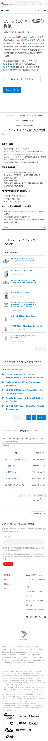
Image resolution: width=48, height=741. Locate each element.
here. (15, 442)
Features (9, 115)
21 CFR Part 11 (22, 201)
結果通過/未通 (15, 64)
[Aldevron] (34, 716)
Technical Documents (24, 126)
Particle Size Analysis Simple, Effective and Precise (24, 399)
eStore (44, 4)
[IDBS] (21, 723)
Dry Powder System (20, 292)
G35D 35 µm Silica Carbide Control (26, 326)
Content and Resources (24, 120)
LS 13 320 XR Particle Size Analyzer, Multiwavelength (22, 260)
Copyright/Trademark (34, 575)
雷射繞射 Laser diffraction (14, 151)
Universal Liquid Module (21, 271)
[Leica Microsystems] (9, 730)
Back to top (40, 513)
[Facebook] (27, 618)
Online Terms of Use (34, 591)
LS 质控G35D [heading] (10, 472)
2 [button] (29, 417)
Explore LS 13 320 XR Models (31, 115)
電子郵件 (7, 537)
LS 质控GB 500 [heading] (11, 478)
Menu (6, 10)
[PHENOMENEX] (34, 730)
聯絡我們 (7, 579)
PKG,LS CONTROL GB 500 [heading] (16, 459)
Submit (8, 564)
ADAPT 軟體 (8, 172)
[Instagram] (31, 618)
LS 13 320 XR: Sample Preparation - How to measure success (25, 391)
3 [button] (34, 417)
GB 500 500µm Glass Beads (23, 316)
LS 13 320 (28, 43)
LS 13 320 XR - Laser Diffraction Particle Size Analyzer (25, 407)
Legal (28, 587)
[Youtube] (45, 618)
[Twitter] (40, 618)
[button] (17, 4)
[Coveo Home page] (39, 501)
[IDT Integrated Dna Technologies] (34, 724)
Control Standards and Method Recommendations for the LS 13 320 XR (25, 375)
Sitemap (29, 605)
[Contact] (32, 10)
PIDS (15, 157)
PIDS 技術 (30, 37)
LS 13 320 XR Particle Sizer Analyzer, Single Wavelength (23, 282)
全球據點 (7, 584)
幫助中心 (7, 589)
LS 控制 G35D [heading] (10, 466)
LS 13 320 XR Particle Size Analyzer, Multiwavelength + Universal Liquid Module (23, 304)
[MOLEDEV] (21, 730)
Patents (29, 596)
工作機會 (7, 575)
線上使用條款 (25, 554)
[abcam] (21, 716)
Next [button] (40, 417)
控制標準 (13, 70)
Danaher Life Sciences (35, 610)
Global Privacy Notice (34, 600)
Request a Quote (12, 90)
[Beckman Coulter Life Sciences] (7, 3)
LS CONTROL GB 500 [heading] (14, 485)
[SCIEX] (9, 737)
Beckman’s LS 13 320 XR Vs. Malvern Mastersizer (23, 383)
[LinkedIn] (36, 618)
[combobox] (28, 3)
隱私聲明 (17, 554)
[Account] (39, 10)
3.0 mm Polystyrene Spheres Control (23, 337)
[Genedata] (9, 723)
